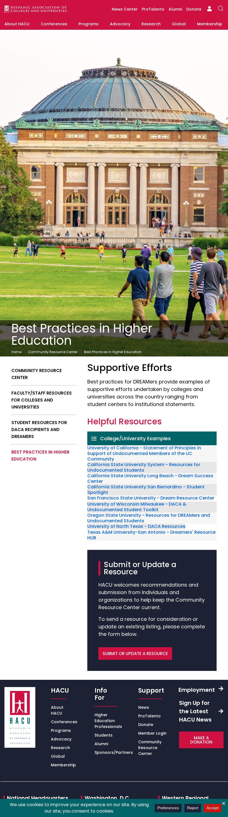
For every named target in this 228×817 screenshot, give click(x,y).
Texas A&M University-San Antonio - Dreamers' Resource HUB (151, 535)
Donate (193, 9)
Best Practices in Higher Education (40, 455)
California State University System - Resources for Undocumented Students (143, 467)
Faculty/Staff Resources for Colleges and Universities (41, 400)
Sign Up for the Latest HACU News (195, 711)
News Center (125, 9)
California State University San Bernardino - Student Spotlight (146, 489)
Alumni (175, 9)
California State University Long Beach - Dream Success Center (150, 478)
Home (16, 352)
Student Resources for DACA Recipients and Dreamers (39, 429)
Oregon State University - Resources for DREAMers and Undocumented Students (148, 518)
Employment (197, 690)
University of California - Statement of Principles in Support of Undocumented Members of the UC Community (144, 453)
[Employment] (221, 688)
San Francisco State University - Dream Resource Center (150, 498)
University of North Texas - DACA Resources (136, 526)
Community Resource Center (52, 352)
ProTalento (153, 9)
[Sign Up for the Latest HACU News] (221, 711)
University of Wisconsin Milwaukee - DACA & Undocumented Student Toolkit (136, 507)
